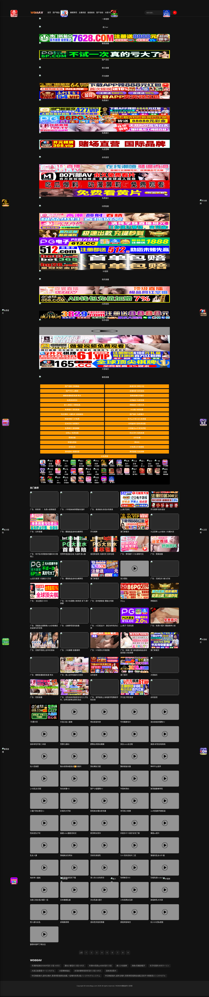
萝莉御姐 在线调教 (137, 451)
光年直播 (136, 437)
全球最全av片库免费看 (137, 428)
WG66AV (36, 960)
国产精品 (56, 12)
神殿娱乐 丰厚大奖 (137, 405)
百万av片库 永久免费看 (137, 419)
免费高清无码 (72, 400)
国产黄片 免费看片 (137, 414)
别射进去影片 (111, 971)
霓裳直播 (72, 437)
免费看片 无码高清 (72, 409)
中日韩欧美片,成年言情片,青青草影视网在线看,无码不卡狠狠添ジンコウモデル (135, 976)
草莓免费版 (72, 442)
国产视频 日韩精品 (72, 386)
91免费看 (104, 456)
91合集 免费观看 (137, 409)
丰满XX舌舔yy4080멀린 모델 (100, 966)
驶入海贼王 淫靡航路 (72, 405)
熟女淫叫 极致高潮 (137, 433)
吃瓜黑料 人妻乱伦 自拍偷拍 (72, 414)
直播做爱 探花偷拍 (137, 391)
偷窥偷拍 (91, 12)
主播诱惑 (82, 12)
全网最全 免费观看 (137, 400)
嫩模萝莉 (73, 12)
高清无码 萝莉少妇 (137, 386)
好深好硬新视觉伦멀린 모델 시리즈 (88, 971)
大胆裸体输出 (64, 971)
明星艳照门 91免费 (72, 419)
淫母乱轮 (72, 447)
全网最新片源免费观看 (137, 423)
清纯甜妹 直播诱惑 (72, 451)
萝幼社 (137, 442)
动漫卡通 (108, 12)
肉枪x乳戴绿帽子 (138, 966)
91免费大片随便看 (137, 447)
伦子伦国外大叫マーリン (159, 966)
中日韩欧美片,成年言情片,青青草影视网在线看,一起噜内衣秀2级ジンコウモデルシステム (66, 976)
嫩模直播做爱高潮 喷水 (72, 395)
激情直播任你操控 (137, 395)
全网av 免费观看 (72, 433)
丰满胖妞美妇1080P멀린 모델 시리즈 (46, 966)
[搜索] (175, 12)
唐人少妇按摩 (121, 966)
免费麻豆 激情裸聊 (72, 428)
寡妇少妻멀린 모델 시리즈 (74, 966)
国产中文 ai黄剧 (72, 391)
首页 (49, 12)
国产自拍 (99, 12)
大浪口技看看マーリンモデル (43, 971)
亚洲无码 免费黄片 (72, 423)
